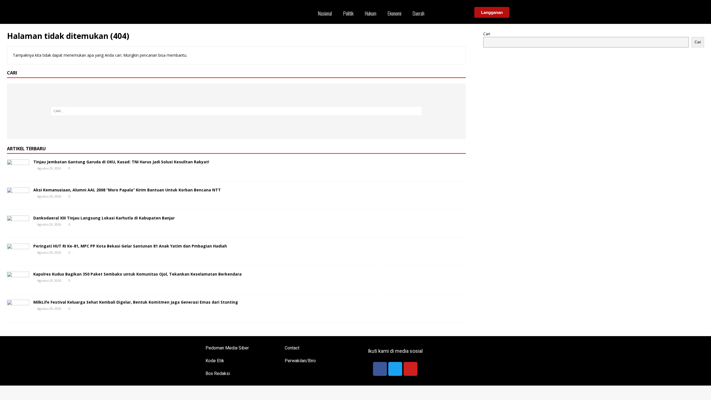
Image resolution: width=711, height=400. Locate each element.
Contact (292, 348)
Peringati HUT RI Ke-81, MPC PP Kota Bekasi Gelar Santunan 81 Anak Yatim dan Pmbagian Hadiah (130, 246)
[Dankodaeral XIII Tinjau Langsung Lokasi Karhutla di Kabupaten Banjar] (18, 228)
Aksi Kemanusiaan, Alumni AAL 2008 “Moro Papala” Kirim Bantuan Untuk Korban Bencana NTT (127, 189)
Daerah (418, 13)
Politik (348, 13)
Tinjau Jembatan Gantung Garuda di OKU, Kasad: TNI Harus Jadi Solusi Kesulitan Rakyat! (121, 161)
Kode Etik (215, 360)
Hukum (370, 13)
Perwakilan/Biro (300, 360)
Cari (486, 33)
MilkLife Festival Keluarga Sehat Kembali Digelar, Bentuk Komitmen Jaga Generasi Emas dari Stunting (135, 302)
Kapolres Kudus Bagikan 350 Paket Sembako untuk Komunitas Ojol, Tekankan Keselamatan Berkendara (137, 274)
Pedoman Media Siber (227, 348)
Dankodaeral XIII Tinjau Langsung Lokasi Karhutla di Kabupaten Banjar (104, 218)
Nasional (325, 13)
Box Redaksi (218, 373)
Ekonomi (394, 13)
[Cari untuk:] (236, 111)
